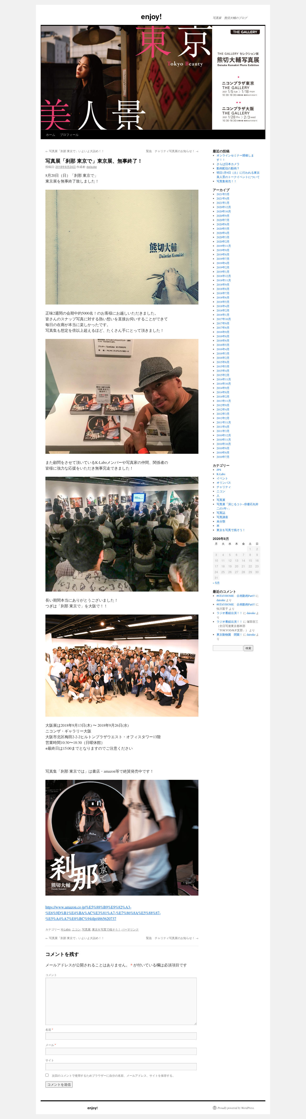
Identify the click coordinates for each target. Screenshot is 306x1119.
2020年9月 (223, 215)
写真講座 (222, 517)
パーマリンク (130, 929)
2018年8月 (223, 289)
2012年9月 (223, 405)
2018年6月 (223, 297)
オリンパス (224, 482)
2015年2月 (223, 375)
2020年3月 (223, 237)
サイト (49, 1060)
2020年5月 (223, 228)
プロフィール (69, 134)
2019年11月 (224, 246)
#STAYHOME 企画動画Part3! (236, 596)
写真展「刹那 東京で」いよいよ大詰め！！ (74, 151)
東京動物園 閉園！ (229, 634)
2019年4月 (223, 263)
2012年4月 (223, 409)
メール (50, 1045)
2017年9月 (223, 323)
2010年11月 (224, 439)
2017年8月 (223, 327)
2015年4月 (223, 370)
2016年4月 (223, 349)
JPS (219, 469)
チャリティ (224, 487)
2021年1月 (223, 203)
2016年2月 (223, 358)
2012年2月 (223, 418)
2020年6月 (223, 224)
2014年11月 (224, 379)
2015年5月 (223, 366)
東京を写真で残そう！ (106, 929)
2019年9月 (223, 250)
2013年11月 (224, 401)
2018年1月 (223, 314)
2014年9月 (223, 388)
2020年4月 (223, 233)
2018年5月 (223, 302)
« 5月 (216, 583)
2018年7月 (223, 293)
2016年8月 (223, 336)
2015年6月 (223, 362)
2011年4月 (223, 426)
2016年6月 (223, 340)
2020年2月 (223, 241)
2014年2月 (223, 396)
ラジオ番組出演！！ (229, 613)
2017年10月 (224, 319)
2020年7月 (223, 220)
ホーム (50, 134)
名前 (49, 1029)
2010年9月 (223, 448)
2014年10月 (224, 383)
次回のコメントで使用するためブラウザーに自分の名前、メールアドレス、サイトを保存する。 (113, 1075)
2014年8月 (223, 392)
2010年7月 (223, 457)
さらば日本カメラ (228, 164)
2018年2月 (223, 310)
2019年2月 (223, 267)
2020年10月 (224, 211)
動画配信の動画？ (228, 168)
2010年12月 (224, 435)
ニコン (76, 929)
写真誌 (221, 513)
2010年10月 (224, 444)
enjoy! (101, 16)
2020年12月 (224, 207)
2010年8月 (223, 452)
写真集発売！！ (227, 181)
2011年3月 (223, 431)
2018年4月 (223, 306)
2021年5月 (223, 194)
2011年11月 (224, 422)
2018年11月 (224, 280)
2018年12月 (224, 276)
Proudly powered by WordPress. (236, 1108)
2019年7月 (223, 258)
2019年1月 (223, 271)
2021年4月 (223, 198)
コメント (51, 975)
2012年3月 (223, 413)
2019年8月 (223, 254)
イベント (222, 478)
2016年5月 (223, 345)
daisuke (92, 167)
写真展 (86, 929)
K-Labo (66, 929)
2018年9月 (223, 284)
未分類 (221, 521)
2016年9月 (223, 332)
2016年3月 (223, 353)
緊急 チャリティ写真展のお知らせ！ (172, 151)
